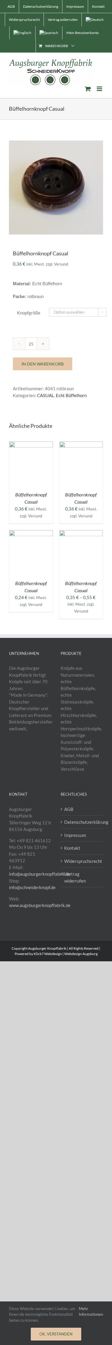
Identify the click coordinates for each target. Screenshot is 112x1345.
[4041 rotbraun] (56, 188)
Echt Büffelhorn (71, 395)
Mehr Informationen (91, 1311)
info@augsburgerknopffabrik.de (40, 874)
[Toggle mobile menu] (100, 89)
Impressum (75, 835)
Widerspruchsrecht (82, 861)
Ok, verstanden (56, 1334)
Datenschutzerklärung (82, 822)
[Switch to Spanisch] (49, 32)
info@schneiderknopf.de (32, 887)
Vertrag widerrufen (75, 877)
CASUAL (45, 395)
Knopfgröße (28, 312)
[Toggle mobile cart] (88, 89)
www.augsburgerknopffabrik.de (39, 905)
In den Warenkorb (43, 363)
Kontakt (72, 848)
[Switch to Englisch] (22, 32)
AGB (68, 809)
